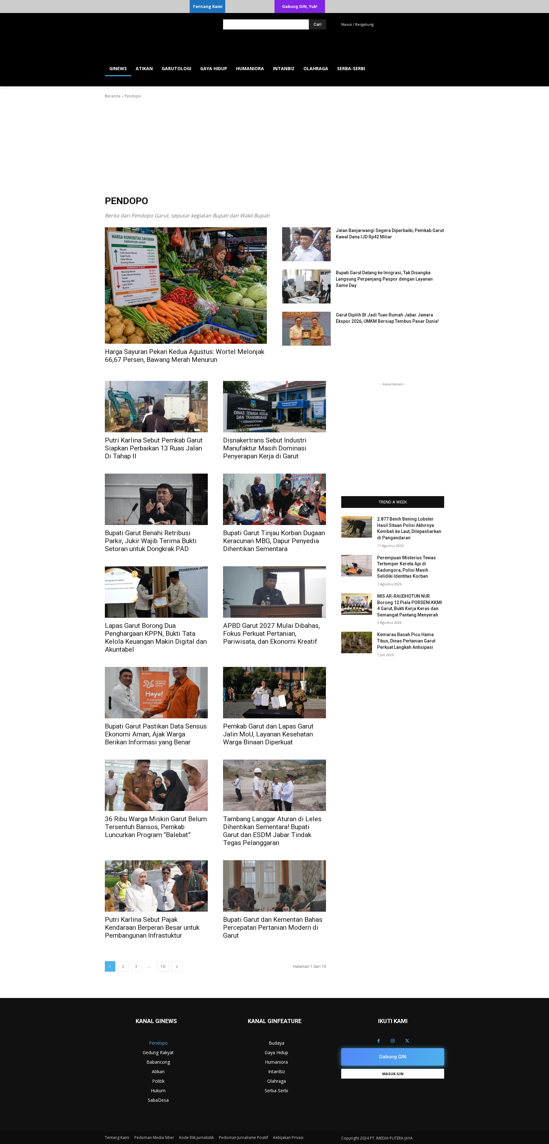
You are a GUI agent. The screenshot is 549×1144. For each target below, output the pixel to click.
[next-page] (177, 966)
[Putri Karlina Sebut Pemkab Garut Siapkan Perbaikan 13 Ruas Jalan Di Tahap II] (156, 406)
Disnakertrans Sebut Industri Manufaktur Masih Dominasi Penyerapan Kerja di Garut (265, 448)
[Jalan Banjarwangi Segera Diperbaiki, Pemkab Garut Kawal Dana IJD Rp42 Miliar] (306, 244)
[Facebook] (378, 1041)
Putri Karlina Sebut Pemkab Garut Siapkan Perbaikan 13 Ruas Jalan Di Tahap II (154, 448)
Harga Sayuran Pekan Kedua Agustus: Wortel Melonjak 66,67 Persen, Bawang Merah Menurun (184, 355)
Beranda (112, 96)
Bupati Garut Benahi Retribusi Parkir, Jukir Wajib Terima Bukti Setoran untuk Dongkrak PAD (151, 541)
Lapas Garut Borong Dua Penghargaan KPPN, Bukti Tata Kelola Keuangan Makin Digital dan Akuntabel (156, 637)
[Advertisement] (274, 147)
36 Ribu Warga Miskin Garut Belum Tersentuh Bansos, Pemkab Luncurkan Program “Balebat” (156, 827)
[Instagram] (392, 1041)
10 (163, 966)
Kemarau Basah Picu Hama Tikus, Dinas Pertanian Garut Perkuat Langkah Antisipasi (406, 640)
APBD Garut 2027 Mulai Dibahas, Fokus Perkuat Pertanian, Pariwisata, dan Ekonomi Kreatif (271, 633)
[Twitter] (407, 1041)
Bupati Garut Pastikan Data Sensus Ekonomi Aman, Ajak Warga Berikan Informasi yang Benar (156, 734)
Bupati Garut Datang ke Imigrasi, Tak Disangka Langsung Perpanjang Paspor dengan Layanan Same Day (384, 279)
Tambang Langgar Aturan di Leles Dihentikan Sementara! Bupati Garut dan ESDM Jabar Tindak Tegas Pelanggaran (272, 831)
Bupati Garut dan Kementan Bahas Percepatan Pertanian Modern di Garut (272, 927)
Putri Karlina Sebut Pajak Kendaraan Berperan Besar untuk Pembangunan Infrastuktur (152, 927)
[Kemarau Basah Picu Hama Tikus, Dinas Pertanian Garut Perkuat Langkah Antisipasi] (356, 642)
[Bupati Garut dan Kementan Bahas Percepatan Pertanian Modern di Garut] (274, 886)
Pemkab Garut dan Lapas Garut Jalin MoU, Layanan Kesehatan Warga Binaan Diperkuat (268, 734)
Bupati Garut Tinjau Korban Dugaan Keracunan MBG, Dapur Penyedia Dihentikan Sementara (274, 541)
